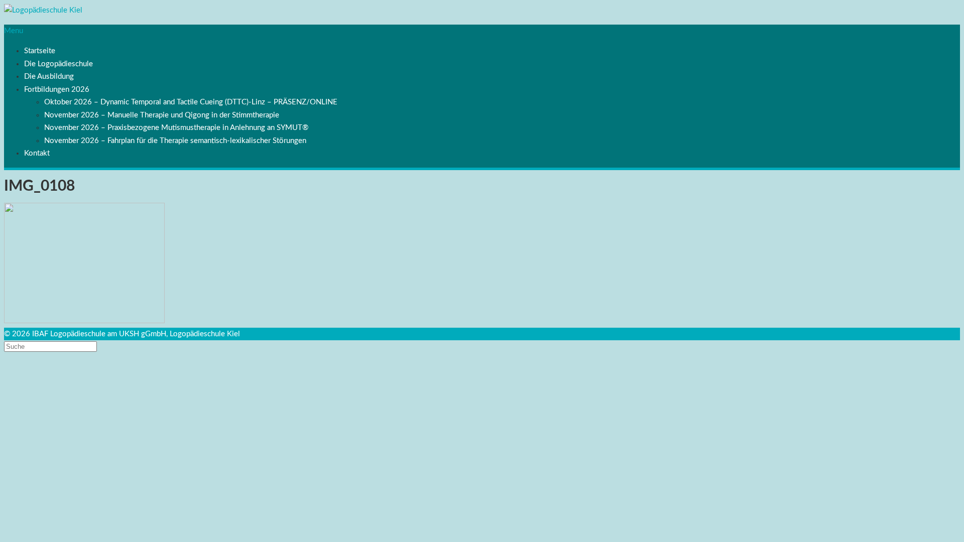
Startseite (39, 51)
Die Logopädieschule (58, 64)
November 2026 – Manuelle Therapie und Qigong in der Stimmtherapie (161, 115)
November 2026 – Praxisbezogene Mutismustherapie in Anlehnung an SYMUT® (176, 127)
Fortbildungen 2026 (56, 89)
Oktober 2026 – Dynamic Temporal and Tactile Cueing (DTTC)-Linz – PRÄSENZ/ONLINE (190, 102)
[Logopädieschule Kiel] (43, 10)
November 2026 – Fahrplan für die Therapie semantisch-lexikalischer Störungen (175, 141)
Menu (13, 31)
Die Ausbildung (49, 76)
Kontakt (37, 153)
